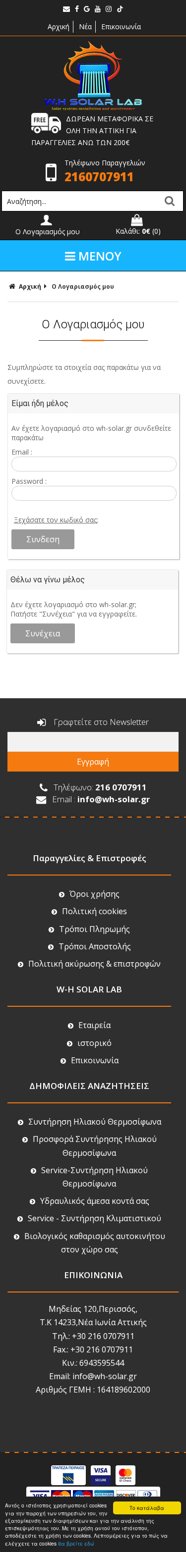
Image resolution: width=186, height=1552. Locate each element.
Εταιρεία (94, 1025)
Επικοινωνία (121, 26)
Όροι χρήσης (94, 893)
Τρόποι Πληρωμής (94, 929)
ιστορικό (94, 1042)
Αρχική (57, 26)
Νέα (85, 26)
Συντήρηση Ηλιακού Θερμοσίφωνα (94, 1121)
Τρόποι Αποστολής (95, 946)
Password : (29, 481)
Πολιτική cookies (94, 911)
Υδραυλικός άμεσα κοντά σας (94, 1200)
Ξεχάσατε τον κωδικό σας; (56, 519)
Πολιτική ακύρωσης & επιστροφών (94, 963)
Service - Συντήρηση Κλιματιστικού (94, 1218)
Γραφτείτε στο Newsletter (100, 721)
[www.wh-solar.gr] (93, 107)
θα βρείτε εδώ (76, 1543)
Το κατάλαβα (146, 1507)
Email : (21, 452)
